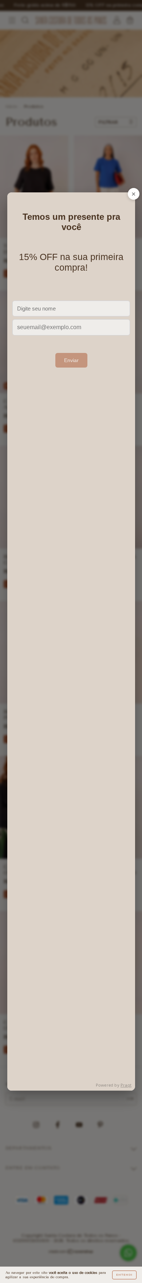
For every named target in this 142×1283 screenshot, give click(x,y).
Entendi (124, 1274)
